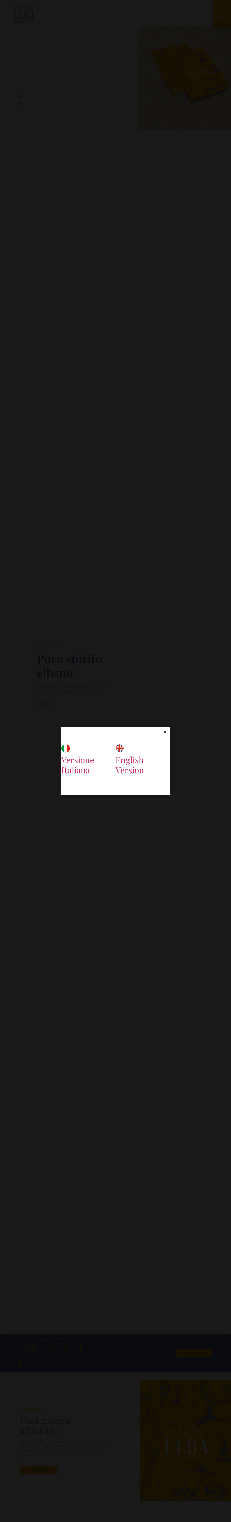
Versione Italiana (77, 765)
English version (130, 765)
